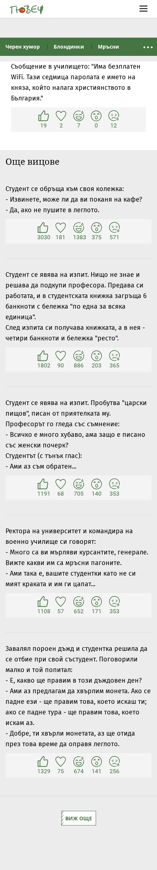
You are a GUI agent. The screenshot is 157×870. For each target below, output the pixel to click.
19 (43, 116)
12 (113, 116)
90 (60, 356)
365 (114, 356)
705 (78, 484)
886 (78, 356)
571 (114, 228)
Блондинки (69, 46)
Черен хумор (22, 46)
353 (114, 484)
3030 (42, 228)
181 (60, 228)
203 (96, 356)
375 (96, 228)
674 (78, 762)
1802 (42, 356)
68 (60, 484)
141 (96, 762)
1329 (42, 762)
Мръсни (108, 46)
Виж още (78, 818)
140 (96, 484)
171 (96, 602)
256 (114, 762)
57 (60, 602)
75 (60, 762)
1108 (42, 602)
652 (78, 602)
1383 (78, 228)
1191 (42, 484)
